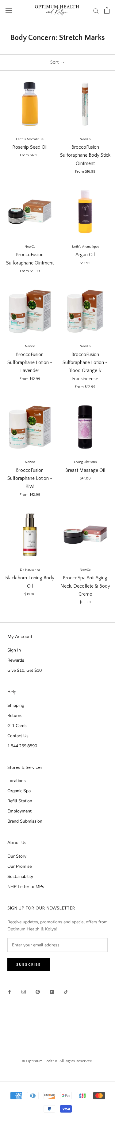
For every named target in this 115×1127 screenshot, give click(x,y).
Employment (19, 811)
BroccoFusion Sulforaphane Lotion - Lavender (29, 363)
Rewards (15, 660)
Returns (14, 715)
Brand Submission (24, 821)
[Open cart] (106, 10)
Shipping (15, 705)
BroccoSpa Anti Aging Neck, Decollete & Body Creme (85, 586)
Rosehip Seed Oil (30, 147)
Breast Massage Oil (85, 470)
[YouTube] (52, 991)
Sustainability (20, 876)
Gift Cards (17, 726)
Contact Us (18, 736)
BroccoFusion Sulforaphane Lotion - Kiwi (29, 478)
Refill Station (19, 801)
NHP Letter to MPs (25, 887)
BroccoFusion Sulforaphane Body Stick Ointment (85, 155)
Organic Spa (19, 791)
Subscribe (28, 965)
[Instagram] (23, 991)
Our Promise (19, 866)
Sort (55, 62)
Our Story (16, 856)
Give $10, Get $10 (24, 670)
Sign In (14, 650)
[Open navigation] (9, 10)
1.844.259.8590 (22, 746)
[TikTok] (66, 991)
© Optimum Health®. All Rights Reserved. (57, 1061)
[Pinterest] (38, 991)
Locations (16, 781)
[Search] (96, 10)
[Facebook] (9, 991)
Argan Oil (85, 254)
